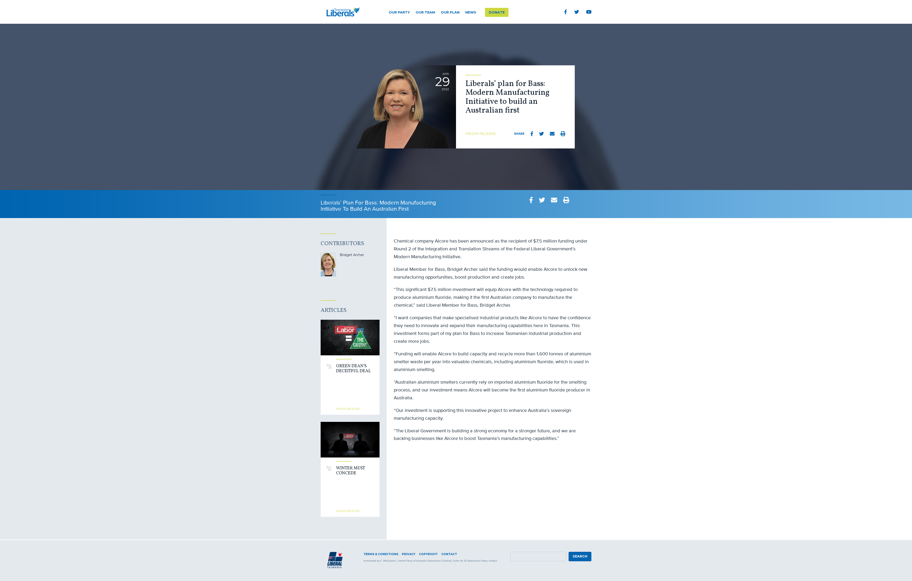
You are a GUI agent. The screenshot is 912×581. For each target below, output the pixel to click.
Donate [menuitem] (497, 12)
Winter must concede (350, 470)
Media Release (481, 133)
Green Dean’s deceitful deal (353, 368)
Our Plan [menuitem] (450, 12)
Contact (449, 554)
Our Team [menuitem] (425, 12)
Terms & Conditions (380, 554)
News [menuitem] (470, 12)
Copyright (428, 554)
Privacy (408, 554)
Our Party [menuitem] (399, 12)
